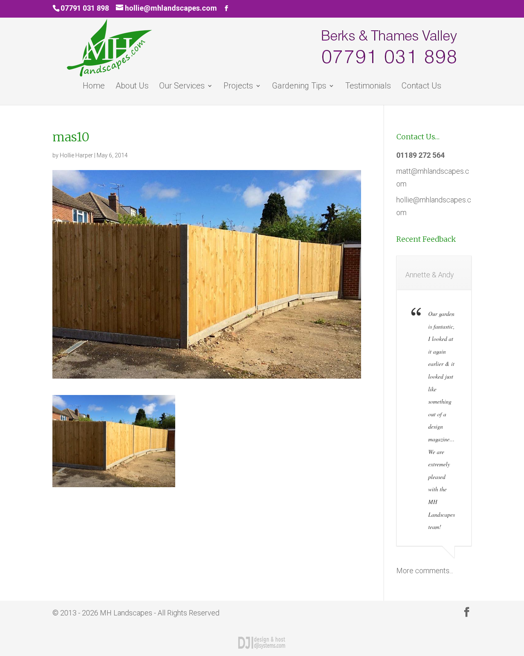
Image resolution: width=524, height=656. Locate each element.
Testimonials (368, 87)
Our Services (182, 87)
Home (94, 87)
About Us (132, 87)
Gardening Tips (299, 87)
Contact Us (421, 87)
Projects (238, 87)
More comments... (424, 570)
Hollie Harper (76, 155)
